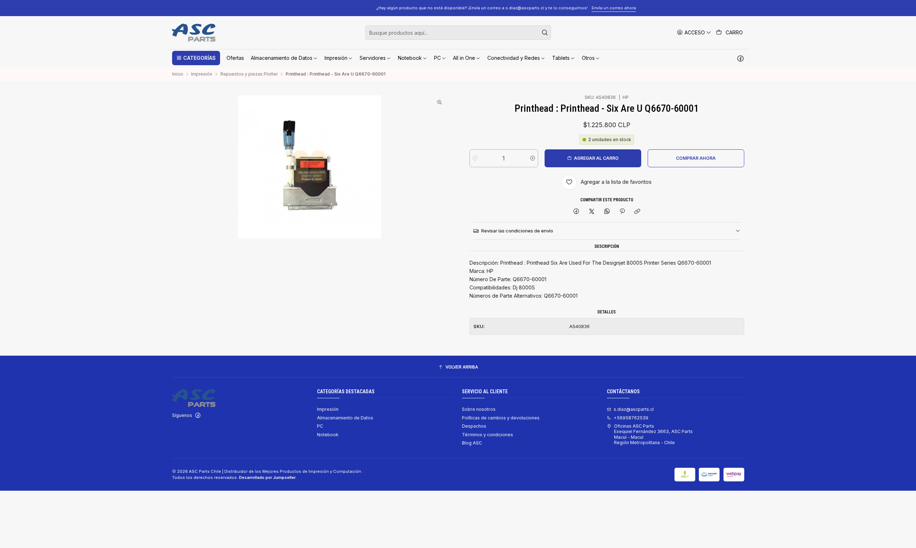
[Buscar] (545, 32)
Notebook (327, 434)
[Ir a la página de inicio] (193, 33)
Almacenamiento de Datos (345, 417)
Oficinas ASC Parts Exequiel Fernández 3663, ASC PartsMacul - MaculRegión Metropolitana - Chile (653, 434)
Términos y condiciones (487, 434)
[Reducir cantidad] (475, 158)
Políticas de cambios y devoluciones (501, 417)
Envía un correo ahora (566, 7)
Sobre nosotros (479, 409)
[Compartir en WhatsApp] (606, 211)
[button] (196, 58)
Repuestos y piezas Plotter (249, 74)
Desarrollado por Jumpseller (267, 477)
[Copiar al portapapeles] (637, 211)
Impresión (201, 74)
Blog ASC (472, 443)
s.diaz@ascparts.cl (634, 409)
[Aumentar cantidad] (532, 158)
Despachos (474, 426)
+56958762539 (631, 417)
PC (320, 426)
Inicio (177, 74)
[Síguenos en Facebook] (740, 58)
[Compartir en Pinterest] (622, 211)
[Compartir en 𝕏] (591, 211)
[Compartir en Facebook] (576, 211)
